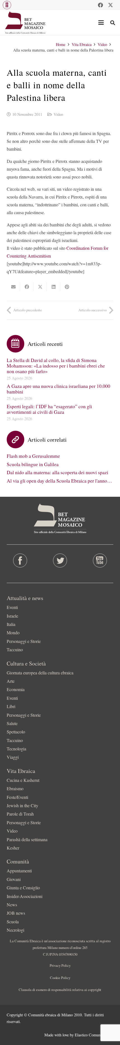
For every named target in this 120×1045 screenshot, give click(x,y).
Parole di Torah (20, 814)
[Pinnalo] (67, 286)
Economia (16, 689)
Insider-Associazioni (24, 896)
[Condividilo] (26, 286)
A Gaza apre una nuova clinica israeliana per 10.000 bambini (58, 388)
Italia (11, 624)
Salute (12, 723)
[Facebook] (100, 5)
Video (58, 114)
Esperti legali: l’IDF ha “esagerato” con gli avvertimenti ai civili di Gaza (49, 409)
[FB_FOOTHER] (20, 560)
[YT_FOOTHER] (100, 560)
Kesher (13, 848)
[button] (7, 5)
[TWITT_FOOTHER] (60, 560)
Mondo (13, 632)
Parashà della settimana (27, 839)
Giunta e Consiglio (23, 887)
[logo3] (25, 22)
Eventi (12, 607)
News (12, 904)
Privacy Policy (60, 965)
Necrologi (15, 930)
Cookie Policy (60, 977)
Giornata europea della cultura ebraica (40, 673)
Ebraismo (15, 788)
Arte (11, 681)
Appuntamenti (19, 870)
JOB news (16, 913)
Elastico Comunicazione (94, 1034)
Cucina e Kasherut (23, 780)
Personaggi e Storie (24, 641)
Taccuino (15, 649)
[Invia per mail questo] (13, 286)
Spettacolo (16, 732)
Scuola (13, 921)
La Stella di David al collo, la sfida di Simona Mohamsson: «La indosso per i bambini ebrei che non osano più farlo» (56, 365)
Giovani (14, 879)
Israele (12, 616)
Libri (11, 706)
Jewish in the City (22, 805)
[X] (110, 5)
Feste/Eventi (17, 797)
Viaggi (13, 757)
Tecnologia (16, 749)
